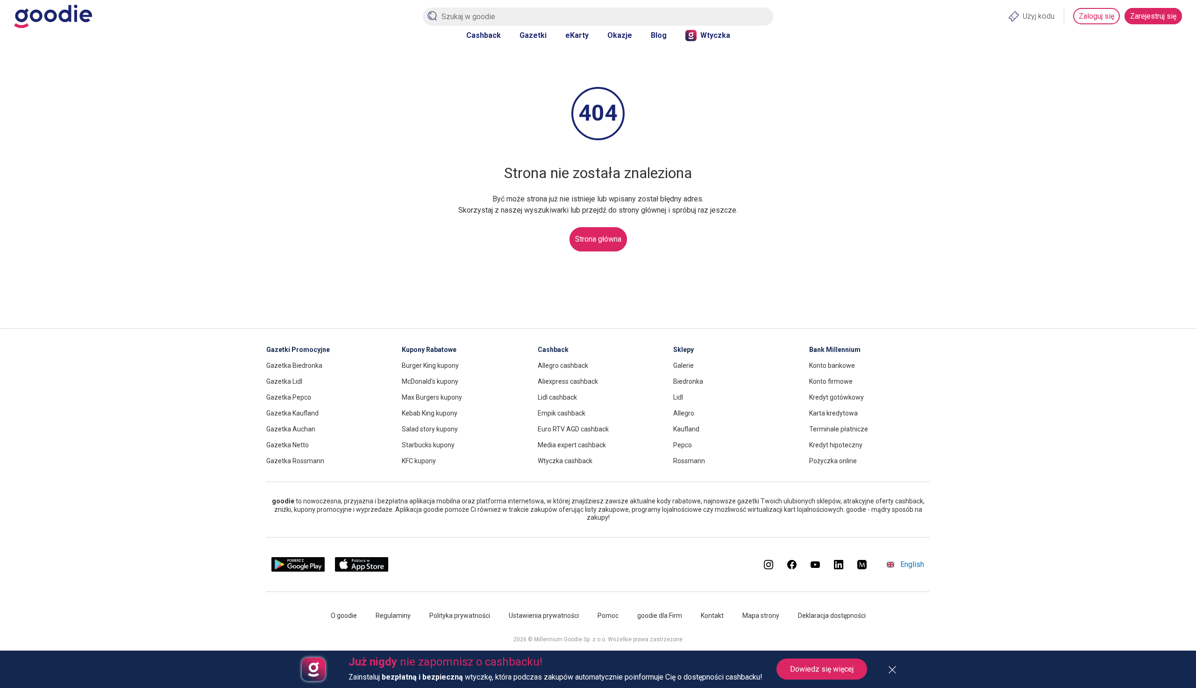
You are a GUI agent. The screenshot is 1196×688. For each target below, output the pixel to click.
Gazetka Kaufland (292, 413)
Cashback (483, 35)
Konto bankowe (832, 365)
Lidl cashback (557, 397)
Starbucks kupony (428, 445)
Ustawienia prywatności (544, 615)
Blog (659, 35)
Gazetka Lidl (284, 381)
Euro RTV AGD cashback (573, 429)
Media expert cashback (572, 445)
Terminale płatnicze (838, 429)
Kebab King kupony (429, 413)
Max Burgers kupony (432, 397)
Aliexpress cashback (568, 381)
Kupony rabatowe (429, 349)
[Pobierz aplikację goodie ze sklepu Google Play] (298, 569)
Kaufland (686, 429)
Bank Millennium (835, 349)
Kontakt (712, 615)
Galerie (683, 365)
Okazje (619, 35)
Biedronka (688, 381)
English (912, 564)
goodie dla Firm (659, 615)
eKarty (577, 35)
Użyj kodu (1038, 16)
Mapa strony (760, 615)
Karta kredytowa (833, 413)
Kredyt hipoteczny (835, 445)
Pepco (682, 445)
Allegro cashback (563, 365)
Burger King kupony (430, 365)
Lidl (678, 397)
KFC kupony (419, 461)
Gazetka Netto (287, 445)
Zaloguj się (1096, 16)
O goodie (344, 615)
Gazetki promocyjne (298, 349)
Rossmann (689, 461)
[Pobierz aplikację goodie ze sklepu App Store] (362, 569)
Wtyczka (715, 35)
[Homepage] (53, 16)
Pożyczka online (833, 461)
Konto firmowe (831, 381)
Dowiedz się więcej (822, 669)
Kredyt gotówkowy (836, 397)
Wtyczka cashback (565, 461)
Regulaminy (393, 615)
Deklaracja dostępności (832, 615)
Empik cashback (561, 413)
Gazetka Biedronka (294, 365)
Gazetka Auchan (290, 429)
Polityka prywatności (459, 615)
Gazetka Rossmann (295, 461)
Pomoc (608, 615)
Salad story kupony (430, 429)
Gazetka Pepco (288, 397)
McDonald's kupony (430, 381)
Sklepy (683, 349)
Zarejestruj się (1153, 16)
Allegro (683, 413)
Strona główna (598, 239)
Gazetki (533, 35)
